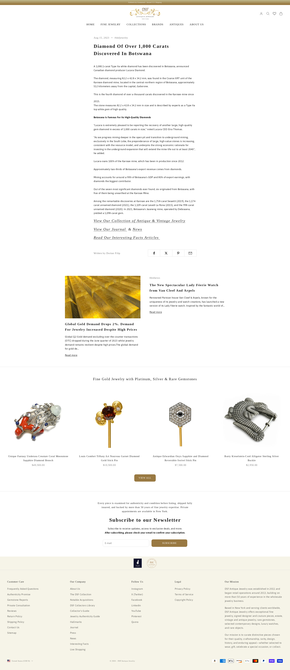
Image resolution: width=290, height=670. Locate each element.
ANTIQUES (176, 24)
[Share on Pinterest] (178, 253)
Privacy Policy (182, 588)
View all (145, 478)
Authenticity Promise (18, 594)
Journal (74, 627)
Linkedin (136, 605)
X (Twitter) (137, 594)
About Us (75, 588)
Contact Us (13, 627)
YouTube (136, 610)
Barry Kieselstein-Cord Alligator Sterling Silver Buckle (251, 458)
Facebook (136, 599)
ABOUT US (197, 24)
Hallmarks (76, 622)
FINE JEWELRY (111, 24)
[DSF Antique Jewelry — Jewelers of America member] (137, 563)
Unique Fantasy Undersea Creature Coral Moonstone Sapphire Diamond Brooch (38, 458)
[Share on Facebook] (154, 253)
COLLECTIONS (136, 24)
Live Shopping (78, 649)
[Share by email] (190, 253)
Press (73, 632)
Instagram (137, 588)
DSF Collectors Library (82, 605)
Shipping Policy (15, 622)
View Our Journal (110, 229)
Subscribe (169, 543)
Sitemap (11, 632)
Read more (71, 355)
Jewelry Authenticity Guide (85, 616)
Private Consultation (18, 605)
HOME (90, 24)
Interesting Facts (79, 643)
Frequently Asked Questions (23, 588)
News (137, 229)
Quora (135, 622)
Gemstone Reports (17, 599)
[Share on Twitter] (166, 253)
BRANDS (157, 24)
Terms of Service (184, 594)
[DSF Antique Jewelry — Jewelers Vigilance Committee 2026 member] (152, 563)
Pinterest (136, 616)
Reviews (11, 610)
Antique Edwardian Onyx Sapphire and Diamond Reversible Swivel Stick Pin (180, 458)
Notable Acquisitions (81, 599)
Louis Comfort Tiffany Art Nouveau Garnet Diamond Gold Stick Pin (109, 458)
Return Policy (14, 616)
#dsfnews (155, 278)
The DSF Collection (80, 594)
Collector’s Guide (79, 610)
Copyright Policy (184, 599)
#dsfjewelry (121, 37)
